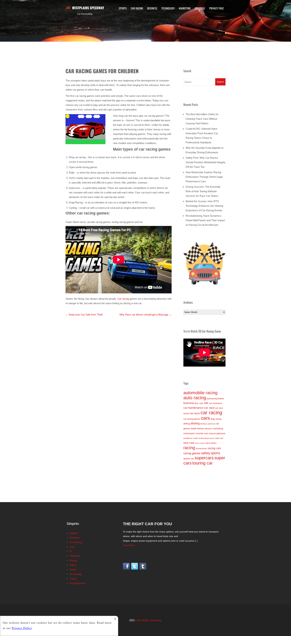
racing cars (214, 448)
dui (217, 423)
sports (215, 453)
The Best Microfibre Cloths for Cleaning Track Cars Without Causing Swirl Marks (202, 119)
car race (209, 407)
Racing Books (201, 448)
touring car (202, 463)
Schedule (200, 8)
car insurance (215, 403)
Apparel (73, 533)
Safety (72, 564)
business (188, 403)
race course (200, 443)
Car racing (123, 298)
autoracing (212, 398)
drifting (186, 423)
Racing (73, 560)
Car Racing (137, 8)
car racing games (191, 419)
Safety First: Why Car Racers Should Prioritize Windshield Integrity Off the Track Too (205, 162)
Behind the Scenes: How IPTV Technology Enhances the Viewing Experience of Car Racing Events (204, 206)
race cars (188, 442)
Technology (168, 8)
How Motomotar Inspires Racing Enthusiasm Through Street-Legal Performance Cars (204, 177)
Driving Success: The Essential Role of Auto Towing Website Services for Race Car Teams (203, 191)
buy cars (199, 403)
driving (195, 423)
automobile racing (200, 392)
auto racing (194, 397)
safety (205, 453)
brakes (221, 398)
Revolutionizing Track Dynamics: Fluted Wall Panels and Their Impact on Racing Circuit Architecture (205, 220)
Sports (123, 8)
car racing (211, 412)
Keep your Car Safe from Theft (84, 314)
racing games (191, 453)
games (186, 428)
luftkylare (208, 429)
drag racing (216, 419)
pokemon (220, 433)
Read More (129, 545)
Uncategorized (77, 583)
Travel (72, 578)
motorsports (189, 433)
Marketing (185, 8)
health (194, 428)
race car (219, 438)
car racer (194, 413)
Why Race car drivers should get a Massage (145, 314)
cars (205, 418)
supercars (204, 457)
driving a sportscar (208, 424)
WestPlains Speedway (88, 7)
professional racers (207, 438)
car (206, 403)
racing (189, 447)
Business (152, 8)
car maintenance (193, 407)
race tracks (211, 443)
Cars (72, 546)
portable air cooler (190, 438)
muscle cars (202, 433)
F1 (70, 551)
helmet (200, 428)
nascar (212, 433)
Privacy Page (216, 8)
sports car (188, 458)
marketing (218, 428)
